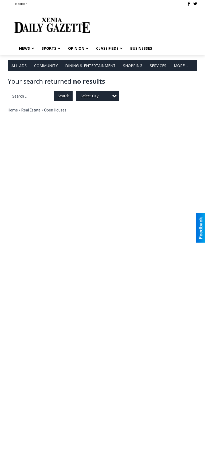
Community (46, 65)
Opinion (76, 48)
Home (13, 110)
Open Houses (55, 110)
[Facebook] (189, 4)
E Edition (21, 4)
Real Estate (31, 110)
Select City (89, 95)
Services (158, 65)
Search (63, 95)
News (24, 48)
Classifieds (107, 48)
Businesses (141, 48)
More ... (181, 65)
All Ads (19, 65)
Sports (49, 48)
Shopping (132, 65)
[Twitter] (195, 4)
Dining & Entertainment (90, 65)
